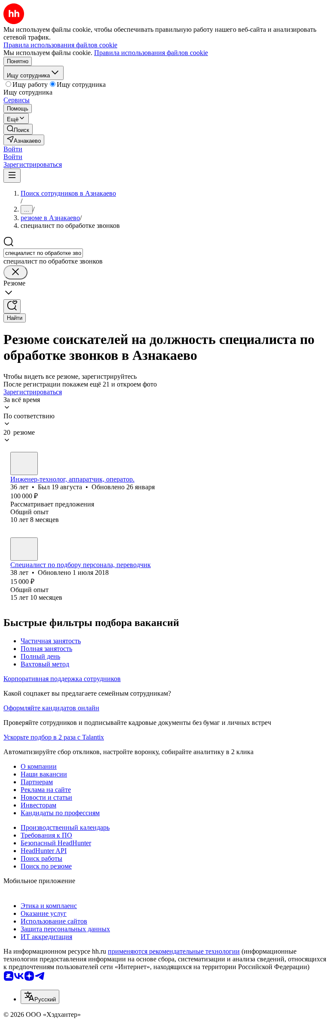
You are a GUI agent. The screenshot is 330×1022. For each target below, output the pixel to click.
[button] (12, 149)
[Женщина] (24, 549)
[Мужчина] (24, 463)
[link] (18, 129)
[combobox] (43, 253)
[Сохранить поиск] (12, 306)
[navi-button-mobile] (12, 176)
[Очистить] (15, 272)
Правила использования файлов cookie (151, 52)
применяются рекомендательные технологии (174, 951)
